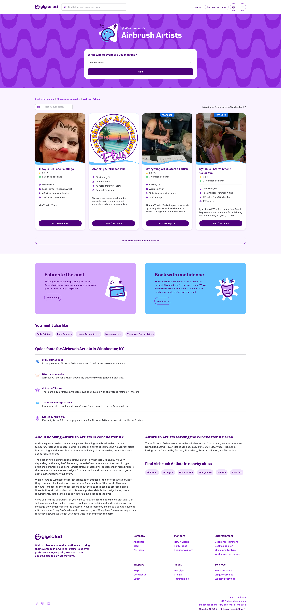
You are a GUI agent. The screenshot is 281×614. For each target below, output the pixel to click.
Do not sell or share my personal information (222, 604)
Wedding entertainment (228, 554)
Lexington (168, 472)
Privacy (242, 597)
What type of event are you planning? (112, 54)
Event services (223, 570)
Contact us (140, 574)
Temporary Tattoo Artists (140, 334)
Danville (221, 472)
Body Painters (44, 334)
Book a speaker (224, 545)
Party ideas (180, 545)
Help (136, 570)
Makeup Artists (113, 334)
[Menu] (242, 7)
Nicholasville (186, 472)
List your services (216, 7)
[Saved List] (233, 7)
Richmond (152, 472)
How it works (181, 541)
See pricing (53, 297)
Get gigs (179, 570)
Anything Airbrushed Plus (108, 168)
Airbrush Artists (91, 99)
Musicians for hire (225, 550)
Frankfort (237, 472)
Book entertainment (226, 541)
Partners (138, 550)
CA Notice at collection (233, 601)
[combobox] (95, 7)
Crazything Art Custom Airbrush (167, 168)
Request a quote (183, 550)
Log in (198, 7)
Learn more (163, 301)
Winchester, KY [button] (135, 28)
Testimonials (181, 578)
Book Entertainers (44, 99)
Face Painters (64, 334)
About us (138, 541)
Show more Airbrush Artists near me (141, 240)
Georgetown (205, 472)
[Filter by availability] (57, 106)
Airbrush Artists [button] (151, 35)
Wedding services (225, 578)
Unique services (224, 574)
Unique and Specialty (68, 99)
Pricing (178, 574)
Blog (136, 545)
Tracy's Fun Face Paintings (56, 168)
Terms (231, 597)
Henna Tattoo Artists (89, 334)
